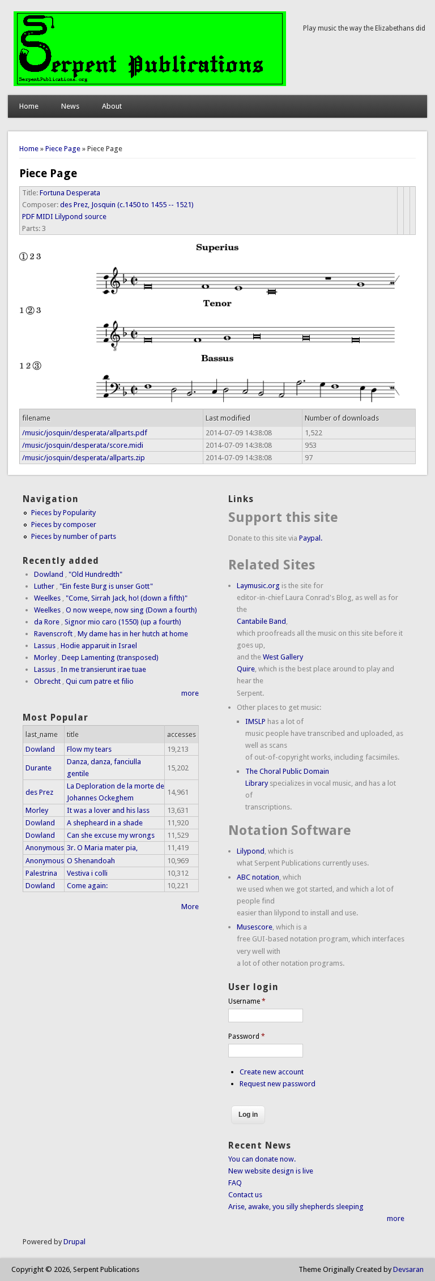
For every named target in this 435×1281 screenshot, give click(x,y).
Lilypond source (80, 216)
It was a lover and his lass (108, 810)
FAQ (235, 1183)
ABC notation (258, 877)
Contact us (245, 1194)
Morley (45, 657)
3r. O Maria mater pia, (102, 847)
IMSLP (255, 721)
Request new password (277, 1083)
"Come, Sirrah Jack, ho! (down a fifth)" (126, 598)
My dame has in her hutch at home (133, 633)
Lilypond (251, 851)
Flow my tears (89, 749)
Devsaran (408, 1269)
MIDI (44, 216)
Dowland (48, 574)
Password (246, 1036)
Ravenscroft (53, 633)
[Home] (150, 83)
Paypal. (310, 538)
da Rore (46, 622)
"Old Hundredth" (95, 574)
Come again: (87, 885)
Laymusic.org (258, 585)
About (112, 106)
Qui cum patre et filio (100, 681)
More (190, 906)
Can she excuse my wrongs (111, 835)
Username (247, 1001)
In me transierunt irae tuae (103, 669)
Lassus (45, 645)
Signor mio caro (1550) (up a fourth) (123, 622)
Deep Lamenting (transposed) (110, 657)
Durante (38, 768)
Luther (44, 586)
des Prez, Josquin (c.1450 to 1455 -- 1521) (127, 204)
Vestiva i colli (87, 873)
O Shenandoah (91, 860)
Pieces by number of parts (73, 536)
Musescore (254, 927)
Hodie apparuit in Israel (99, 645)
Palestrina (41, 873)
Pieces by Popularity (63, 512)
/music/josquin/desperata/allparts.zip (83, 457)
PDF (28, 216)
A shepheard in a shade (105, 823)
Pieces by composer (63, 524)
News (70, 106)
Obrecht (47, 681)
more (190, 693)
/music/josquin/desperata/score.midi (82, 445)
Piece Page (62, 148)
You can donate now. (262, 1159)
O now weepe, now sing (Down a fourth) (131, 610)
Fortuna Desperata (70, 192)
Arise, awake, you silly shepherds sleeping (296, 1206)
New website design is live (270, 1171)
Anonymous (44, 847)
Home (29, 106)
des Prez (39, 792)
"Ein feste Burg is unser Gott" (106, 586)
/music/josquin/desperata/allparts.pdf (84, 433)
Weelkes (47, 598)
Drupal (74, 1241)
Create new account (272, 1072)
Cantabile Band (261, 621)
